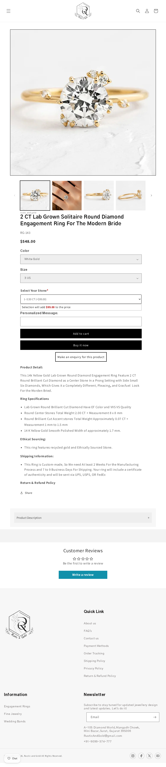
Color (24, 250)
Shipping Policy (94, 661)
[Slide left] (14, 195)
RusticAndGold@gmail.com (103, 736)
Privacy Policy (93, 668)
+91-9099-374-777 (98, 741)
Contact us (91, 638)
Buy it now (81, 345)
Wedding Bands (15, 721)
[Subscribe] (154, 717)
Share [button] (28, 493)
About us (90, 623)
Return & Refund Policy (100, 676)
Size (24, 269)
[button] (8, 10)
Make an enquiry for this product (80, 357)
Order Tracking (94, 653)
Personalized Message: (39, 313)
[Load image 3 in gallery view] (99, 196)
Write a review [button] (83, 575)
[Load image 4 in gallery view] (131, 196)
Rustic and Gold (32, 755)
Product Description (29, 518)
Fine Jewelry (13, 714)
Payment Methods (96, 646)
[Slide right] (151, 195)
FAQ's (88, 631)
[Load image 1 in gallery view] (35, 196)
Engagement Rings (17, 706)
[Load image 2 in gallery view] (67, 196)
